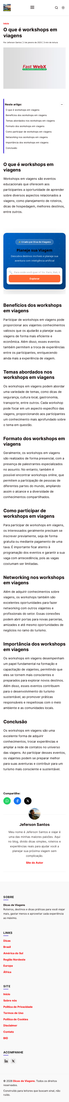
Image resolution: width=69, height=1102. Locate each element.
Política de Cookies (15, 1019)
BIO (5, 1038)
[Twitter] (13, 1061)
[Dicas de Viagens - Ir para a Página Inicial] (7, 7)
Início (6, 23)
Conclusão (11, 148)
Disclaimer (10, 1025)
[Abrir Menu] (32, 7)
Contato (8, 1031)
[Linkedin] (6, 1061)
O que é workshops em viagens (22, 110)
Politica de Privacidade (18, 1006)
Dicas (7, 940)
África (7, 972)
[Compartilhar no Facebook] (17, 801)
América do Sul (13, 953)
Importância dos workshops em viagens (27, 142)
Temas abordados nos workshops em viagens (30, 120)
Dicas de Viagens (24, 1081)
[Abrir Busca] (56, 7)
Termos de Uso (13, 1013)
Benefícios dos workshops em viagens (26, 115)
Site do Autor (34, 862)
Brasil (7, 947)
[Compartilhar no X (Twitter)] (27, 801)
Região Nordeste (14, 959)
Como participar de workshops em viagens (29, 131)
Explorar (35, 278)
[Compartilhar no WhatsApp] (7, 801)
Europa (8, 965)
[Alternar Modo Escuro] (63, 7)
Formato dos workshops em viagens (25, 126)
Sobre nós (10, 1000)
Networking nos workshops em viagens (27, 137)
